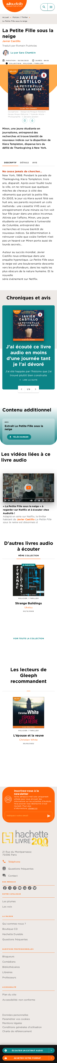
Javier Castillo (11, 41)
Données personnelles (15, 1014)
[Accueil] (14, 7)
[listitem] (4, 887)
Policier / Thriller (20, 17)
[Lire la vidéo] (28, 487)
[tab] (10, 162)
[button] (28, 1050)
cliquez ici (32, 808)
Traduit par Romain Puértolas (19, 45)
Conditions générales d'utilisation (22, 1027)
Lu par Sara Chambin (23, 52)
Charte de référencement (17, 1031)
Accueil (5, 17)
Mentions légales (12, 1023)
